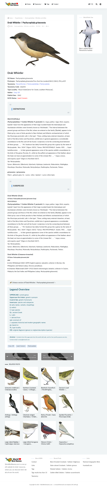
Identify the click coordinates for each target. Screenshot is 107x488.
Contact (56, 4)
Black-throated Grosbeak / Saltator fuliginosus (65, 462)
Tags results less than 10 (39, 472)
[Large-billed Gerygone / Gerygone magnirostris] (30, 430)
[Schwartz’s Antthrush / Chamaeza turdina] (12, 376)
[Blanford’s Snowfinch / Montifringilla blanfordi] (48, 376)
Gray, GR (17, 92)
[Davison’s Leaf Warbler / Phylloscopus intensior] (66, 376)
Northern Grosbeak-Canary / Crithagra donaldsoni (29, 389)
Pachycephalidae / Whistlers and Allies (35, 18)
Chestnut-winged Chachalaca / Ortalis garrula (29, 416)
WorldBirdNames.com (46, 484)
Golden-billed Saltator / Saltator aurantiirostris (65, 472)
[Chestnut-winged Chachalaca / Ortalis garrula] (30, 403)
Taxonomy (35, 476)
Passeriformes (19, 18)
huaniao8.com (87, 465)
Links (33, 465)
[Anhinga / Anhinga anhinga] (12, 403)
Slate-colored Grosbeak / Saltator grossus (63, 465)
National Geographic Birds (91, 462)
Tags (48, 4)
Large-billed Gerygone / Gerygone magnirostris (30, 444)
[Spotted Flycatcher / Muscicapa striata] (66, 403)
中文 (91, 4)
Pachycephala (44, 84)
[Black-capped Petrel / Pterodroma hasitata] (89, 33)
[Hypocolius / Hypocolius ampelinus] (66, 430)
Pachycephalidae (33, 84)
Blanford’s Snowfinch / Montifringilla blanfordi (48, 389)
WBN (11, 26)
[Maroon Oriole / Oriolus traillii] (48, 430)
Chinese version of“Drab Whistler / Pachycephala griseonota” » (33, 282)
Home (29, 4)
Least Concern (21, 346)
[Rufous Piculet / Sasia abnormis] (48, 403)
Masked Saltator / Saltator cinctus (61, 469)
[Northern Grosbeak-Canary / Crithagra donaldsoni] (30, 376)
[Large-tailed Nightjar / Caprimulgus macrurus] (12, 430)
